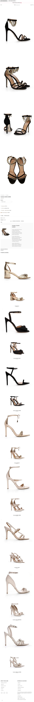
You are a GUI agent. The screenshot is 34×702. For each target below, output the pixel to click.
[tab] (11, 221)
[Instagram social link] (4, 693)
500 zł (9, 212)
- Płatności (18, 682)
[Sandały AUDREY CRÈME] (17, 480)
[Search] (33, 5)
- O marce (2, 690)
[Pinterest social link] (7, 693)
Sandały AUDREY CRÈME (17, 515)
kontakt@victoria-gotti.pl (22, 699)
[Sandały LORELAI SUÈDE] (17, 375)
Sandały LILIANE (17, 567)
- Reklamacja (2, 687)
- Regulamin (2, 684)
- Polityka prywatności (4, 682)
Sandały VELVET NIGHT (17, 358)
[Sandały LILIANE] (17, 532)
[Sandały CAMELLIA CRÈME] (17, 637)
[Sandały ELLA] (17, 271)
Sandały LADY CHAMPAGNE (17, 619)
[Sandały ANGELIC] (17, 428)
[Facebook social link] (2, 693)
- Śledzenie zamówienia (20, 687)
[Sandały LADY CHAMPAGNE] (17, 585)
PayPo (10, 210)
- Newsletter (19, 690)
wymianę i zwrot (6, 208)
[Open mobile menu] (1, 5)
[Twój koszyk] (31, 5)
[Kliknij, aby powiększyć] (2, 700)
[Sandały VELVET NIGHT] (17, 323)
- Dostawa (18, 684)
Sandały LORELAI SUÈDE (17, 410)
